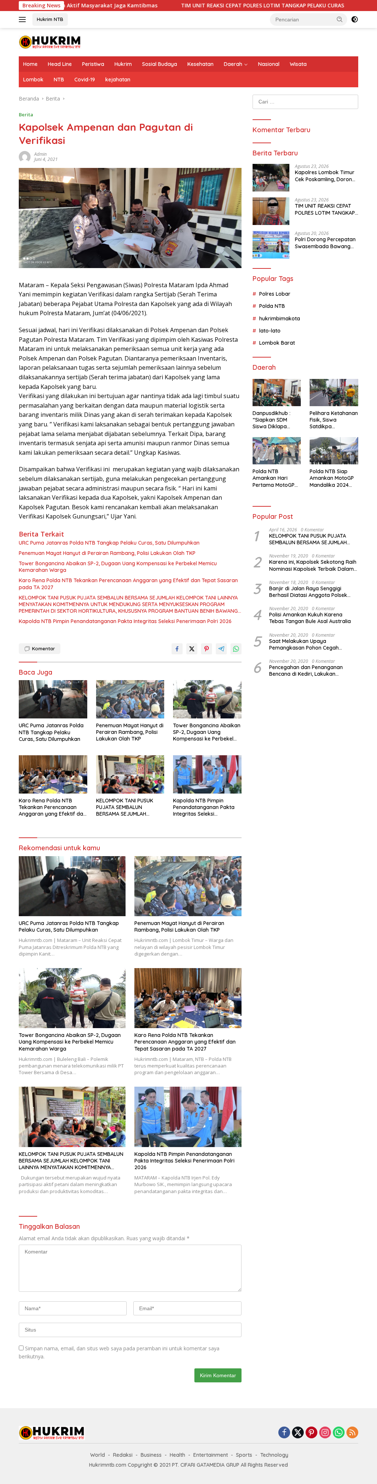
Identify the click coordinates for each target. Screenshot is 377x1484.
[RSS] (352, 1433)
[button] (339, 19)
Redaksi (123, 1455)
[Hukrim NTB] (50, 41)
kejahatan (117, 79)
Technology (274, 1455)
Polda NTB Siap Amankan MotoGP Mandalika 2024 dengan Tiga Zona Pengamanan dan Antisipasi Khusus (332, 478)
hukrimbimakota (279, 318)
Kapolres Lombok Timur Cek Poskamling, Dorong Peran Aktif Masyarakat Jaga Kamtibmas (325, 175)
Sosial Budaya (159, 64)
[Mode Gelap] (354, 19)
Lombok (33, 79)
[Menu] (24, 19)
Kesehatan (200, 64)
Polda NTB (272, 306)
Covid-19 (84, 79)
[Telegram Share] (221, 648)
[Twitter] (298, 1433)
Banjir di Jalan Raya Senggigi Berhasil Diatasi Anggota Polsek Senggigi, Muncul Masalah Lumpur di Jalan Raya (313, 591)
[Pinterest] (311, 1433)
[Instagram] (325, 1433)
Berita (26, 114)
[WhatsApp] (339, 1433)
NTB (59, 79)
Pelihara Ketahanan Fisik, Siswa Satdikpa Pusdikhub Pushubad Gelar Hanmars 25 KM (334, 420)
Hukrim (123, 64)
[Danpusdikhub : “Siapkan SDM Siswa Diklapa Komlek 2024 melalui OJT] (277, 392)
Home (30, 64)
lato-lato (270, 330)
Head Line (60, 64)
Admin (40, 154)
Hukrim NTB (50, 19)
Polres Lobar (274, 294)
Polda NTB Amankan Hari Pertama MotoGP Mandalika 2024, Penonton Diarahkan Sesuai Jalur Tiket (274, 478)
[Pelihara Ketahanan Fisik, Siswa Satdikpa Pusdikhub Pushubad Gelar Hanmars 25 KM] (334, 392)
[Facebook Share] (177, 648)
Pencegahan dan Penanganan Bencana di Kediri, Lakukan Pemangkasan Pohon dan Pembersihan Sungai (306, 670)
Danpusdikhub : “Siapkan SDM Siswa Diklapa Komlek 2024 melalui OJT (271, 420)
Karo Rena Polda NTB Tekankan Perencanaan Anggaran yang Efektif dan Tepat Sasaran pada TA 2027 (128, 583)
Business (151, 1455)
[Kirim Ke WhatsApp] (236, 648)
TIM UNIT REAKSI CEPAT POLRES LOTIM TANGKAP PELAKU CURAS (213, 5)
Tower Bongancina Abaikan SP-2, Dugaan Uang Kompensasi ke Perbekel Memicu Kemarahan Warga (118, 566)
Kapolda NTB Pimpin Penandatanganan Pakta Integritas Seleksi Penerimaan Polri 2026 (125, 621)
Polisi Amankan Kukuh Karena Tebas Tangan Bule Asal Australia (310, 618)
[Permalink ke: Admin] (25, 156)
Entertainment (210, 1455)
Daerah (233, 64)
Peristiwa (93, 64)
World (97, 1455)
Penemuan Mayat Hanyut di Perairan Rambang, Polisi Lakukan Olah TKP (107, 553)
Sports (244, 1455)
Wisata (298, 64)
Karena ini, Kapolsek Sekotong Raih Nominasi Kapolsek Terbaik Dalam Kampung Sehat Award (312, 565)
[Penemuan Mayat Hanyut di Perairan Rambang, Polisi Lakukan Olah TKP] (130, 699)
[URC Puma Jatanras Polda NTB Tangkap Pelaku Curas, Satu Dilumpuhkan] (53, 699)
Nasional (268, 64)
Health (177, 1455)
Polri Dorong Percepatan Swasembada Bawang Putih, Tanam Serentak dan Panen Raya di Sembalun (325, 242)
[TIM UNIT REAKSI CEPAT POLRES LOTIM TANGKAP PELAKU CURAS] (271, 211)
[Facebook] (284, 1433)
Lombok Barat (277, 343)
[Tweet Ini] (191, 648)
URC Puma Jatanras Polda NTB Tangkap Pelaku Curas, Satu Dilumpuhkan (109, 542)
